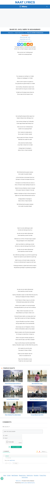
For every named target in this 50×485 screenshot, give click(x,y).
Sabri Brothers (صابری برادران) (25, 41)
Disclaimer (36, 475)
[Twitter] (21, 44)
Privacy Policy (43, 475)
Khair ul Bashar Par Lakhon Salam (13, 414)
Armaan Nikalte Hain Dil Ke (37, 414)
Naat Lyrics (25, 2)
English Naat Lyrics (19, 32)
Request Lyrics (22, 475)
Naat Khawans (15, 475)
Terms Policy (25, 477)
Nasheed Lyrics (31, 482)
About (4, 475)
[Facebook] (18, 44)
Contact (9, 475)
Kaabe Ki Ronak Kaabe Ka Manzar (13, 383)
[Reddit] (28, 44)
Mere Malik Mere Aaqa (37, 383)
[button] (47, 7)
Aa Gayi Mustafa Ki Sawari (13, 399)
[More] (31, 44)
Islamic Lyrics (24, 482)
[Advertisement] (25, 18)
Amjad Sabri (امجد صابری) (25, 39)
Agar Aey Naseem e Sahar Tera (37, 399)
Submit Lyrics (30, 475)
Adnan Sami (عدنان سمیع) (25, 37)
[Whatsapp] (25, 44)
